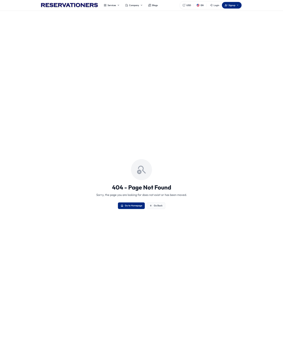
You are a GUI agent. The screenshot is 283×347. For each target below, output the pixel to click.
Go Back (156, 206)
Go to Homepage (131, 206)
